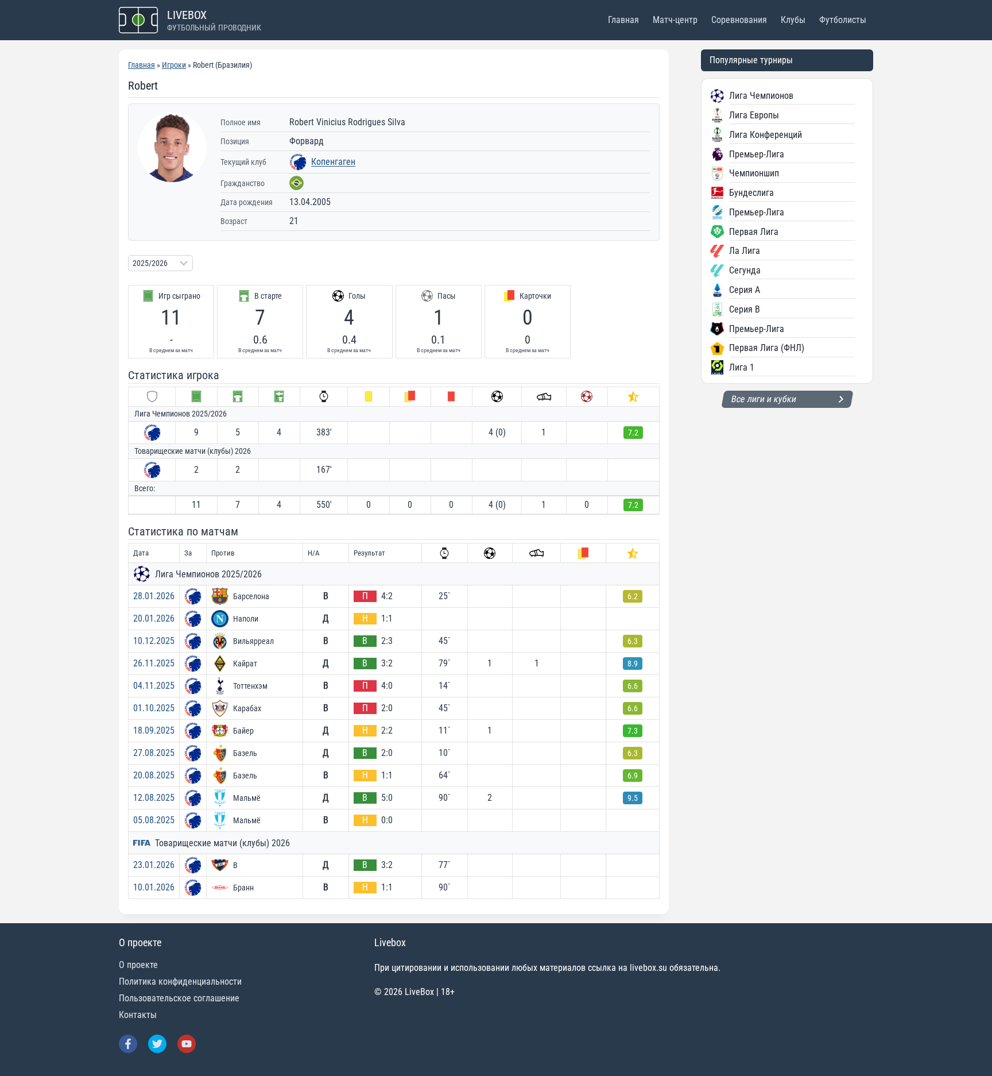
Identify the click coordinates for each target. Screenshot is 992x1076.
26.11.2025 (154, 663)
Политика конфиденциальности (180, 981)
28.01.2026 (154, 596)
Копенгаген (333, 161)
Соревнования (739, 19)
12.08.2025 (154, 797)
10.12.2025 (154, 640)
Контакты (138, 1014)
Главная (623, 19)
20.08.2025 (154, 775)
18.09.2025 (154, 730)
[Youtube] (186, 1044)
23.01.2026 (154, 864)
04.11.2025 (154, 685)
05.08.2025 (154, 820)
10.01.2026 (154, 887)
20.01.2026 (154, 618)
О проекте (138, 964)
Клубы (793, 19)
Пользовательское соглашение (179, 998)
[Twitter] (157, 1044)
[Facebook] (128, 1044)
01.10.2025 (154, 708)
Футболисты (842, 19)
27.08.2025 (154, 752)
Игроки (174, 65)
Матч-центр (675, 19)
